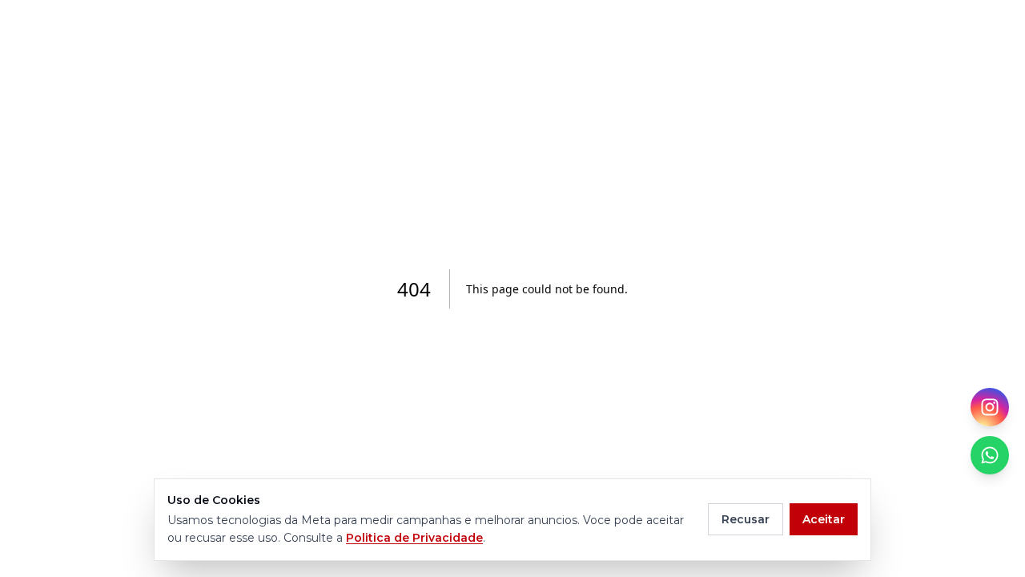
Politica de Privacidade (414, 538)
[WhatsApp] (990, 455)
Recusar (746, 519)
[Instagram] (990, 407)
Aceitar (823, 519)
